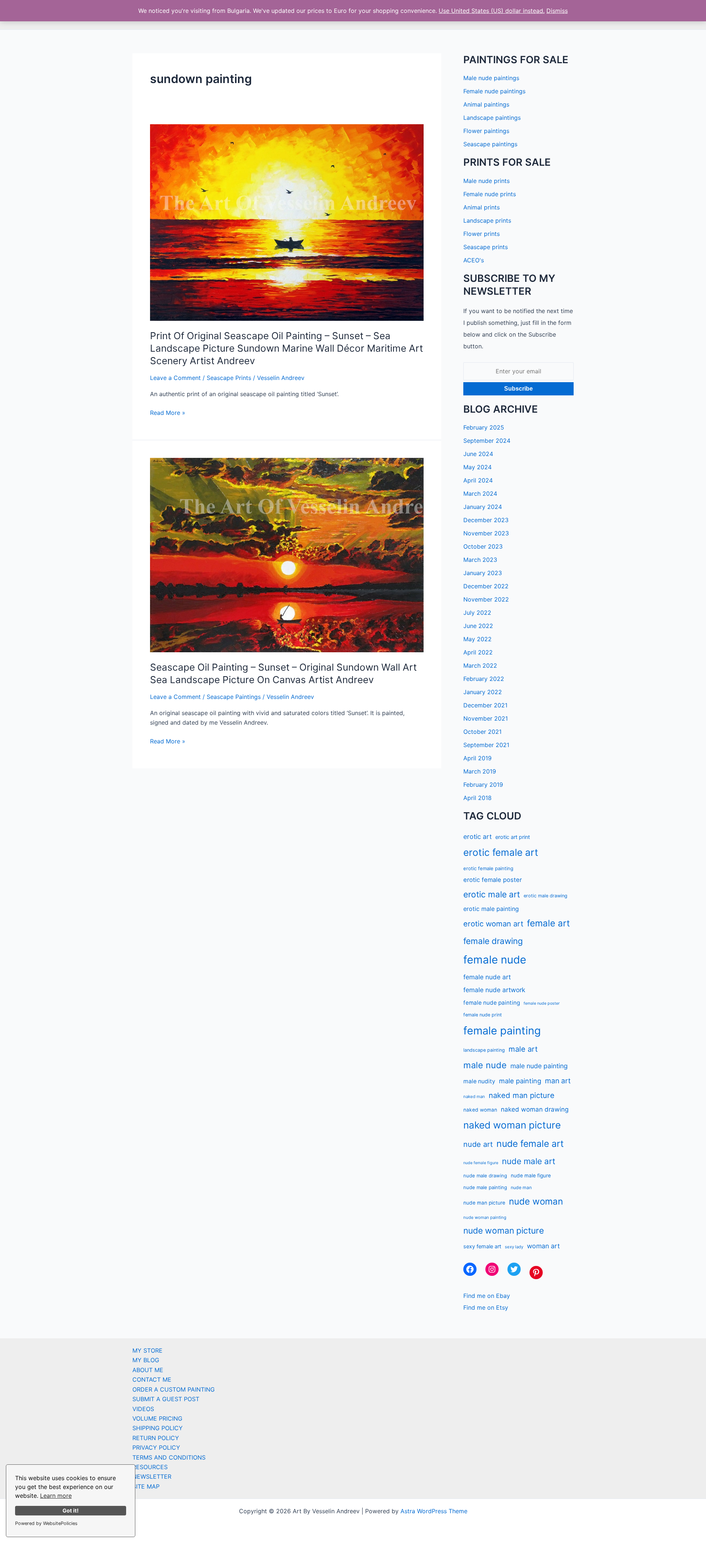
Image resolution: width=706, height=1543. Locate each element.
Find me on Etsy (485, 1307)
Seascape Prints (229, 377)
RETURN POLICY (155, 1438)
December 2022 (486, 586)
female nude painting (491, 1002)
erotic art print (512, 837)
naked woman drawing (534, 1109)
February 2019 (483, 784)
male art (523, 1049)
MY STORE (147, 1350)
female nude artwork (494, 990)
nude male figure (531, 1175)
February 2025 (483, 427)
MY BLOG (145, 1360)
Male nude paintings (491, 78)
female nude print (482, 1015)
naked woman (480, 1110)
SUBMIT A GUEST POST (165, 1399)
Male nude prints (486, 180)
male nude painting (539, 1066)
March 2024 (480, 493)
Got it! (71, 1510)
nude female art (530, 1143)
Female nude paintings (494, 91)
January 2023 (482, 573)
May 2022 (477, 639)
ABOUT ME (147, 1370)
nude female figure (480, 1162)
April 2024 (478, 480)
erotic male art (491, 894)
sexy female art (482, 1246)
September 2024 (486, 440)
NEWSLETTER (151, 1476)
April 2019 (477, 758)
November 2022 (486, 599)
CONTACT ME (151, 1379)
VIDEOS (143, 1409)
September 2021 (486, 745)
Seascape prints (485, 247)
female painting (502, 1030)
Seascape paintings (490, 144)
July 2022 (477, 612)
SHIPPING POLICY (157, 1428)
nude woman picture (503, 1231)
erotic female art (500, 852)
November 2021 (485, 718)
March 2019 (479, 771)
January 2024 (482, 506)
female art (548, 923)
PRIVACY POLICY (156, 1447)
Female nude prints (489, 194)
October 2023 (483, 546)
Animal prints (481, 207)
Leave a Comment (175, 377)
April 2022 (478, 652)
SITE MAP (146, 1486)
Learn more (56, 1495)
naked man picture (522, 1095)
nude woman (536, 1201)
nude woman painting (484, 1217)
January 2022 (482, 692)
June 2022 (478, 625)
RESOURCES (150, 1467)
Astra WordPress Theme (433, 1511)
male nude (485, 1065)
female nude (494, 959)
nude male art (528, 1161)
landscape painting (484, 1050)
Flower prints (481, 233)
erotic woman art (493, 923)
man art (558, 1080)
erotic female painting (488, 868)
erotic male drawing (545, 895)
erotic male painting (491, 908)
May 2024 (477, 467)
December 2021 (485, 705)
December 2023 (486, 520)
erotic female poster (492, 879)
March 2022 (480, 665)
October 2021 (482, 731)
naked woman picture (512, 1125)
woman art (543, 1246)
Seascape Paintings (234, 696)
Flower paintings (486, 130)
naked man (474, 1096)
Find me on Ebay (486, 1295)
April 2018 (477, 797)
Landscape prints (487, 220)
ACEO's (473, 260)
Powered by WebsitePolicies (46, 1523)
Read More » (167, 413)
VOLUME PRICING (157, 1418)
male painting (520, 1081)
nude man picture (484, 1203)
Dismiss (557, 10)
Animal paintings (486, 104)
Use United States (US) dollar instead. (492, 10)
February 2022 (483, 678)
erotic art (477, 836)
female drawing (493, 941)
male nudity (479, 1081)
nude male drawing (485, 1175)
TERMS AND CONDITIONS (169, 1457)
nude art (478, 1144)
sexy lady (514, 1246)
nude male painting (485, 1187)
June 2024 (478, 453)
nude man (521, 1187)
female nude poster (542, 1003)
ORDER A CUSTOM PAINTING (173, 1389)
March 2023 (480, 559)
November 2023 (486, 533)
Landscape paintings (492, 117)
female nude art (487, 977)
